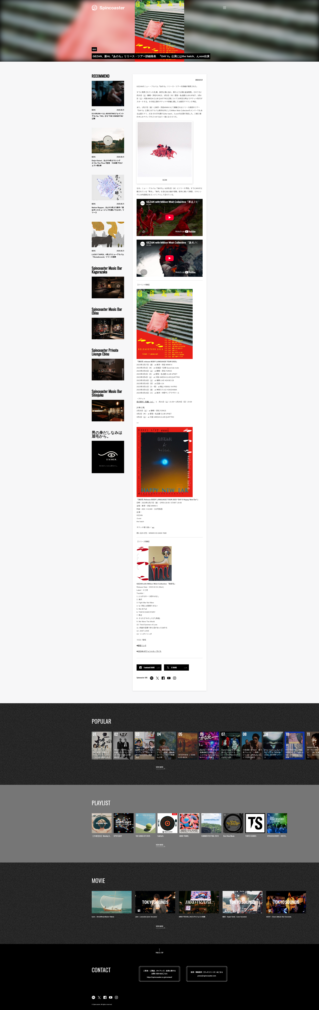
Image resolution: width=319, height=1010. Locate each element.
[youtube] (169, 679)
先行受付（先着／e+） (145, 402)
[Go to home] (108, 7)
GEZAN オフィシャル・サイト (149, 651)
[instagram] (175, 679)
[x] (157, 679)
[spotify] (152, 679)
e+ (153, 527)
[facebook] (163, 679)
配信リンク (142, 646)
